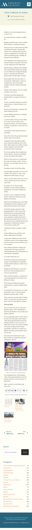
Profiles (5, 487)
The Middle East (7, 501)
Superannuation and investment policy (13, 499)
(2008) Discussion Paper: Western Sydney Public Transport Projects (19, 407)
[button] (29, 4)
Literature (5, 475)
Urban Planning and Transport (17, 16)
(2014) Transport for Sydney (8, 405)
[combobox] (12, 452)
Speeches (5, 496)
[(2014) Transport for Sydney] (9, 401)
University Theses (8, 504)
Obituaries (6, 477)
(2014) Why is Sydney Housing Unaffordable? (8, 420)
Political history (7, 484)
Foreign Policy (7, 468)
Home (8, 19)
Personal (5, 482)
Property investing (8, 489)
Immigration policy (8, 470)
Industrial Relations (8, 473)
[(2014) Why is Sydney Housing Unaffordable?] (9, 415)
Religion (5, 492)
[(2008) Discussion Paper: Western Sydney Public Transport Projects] (20, 401)
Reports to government (9, 494)
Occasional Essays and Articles (11, 480)
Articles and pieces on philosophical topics (14, 465)
